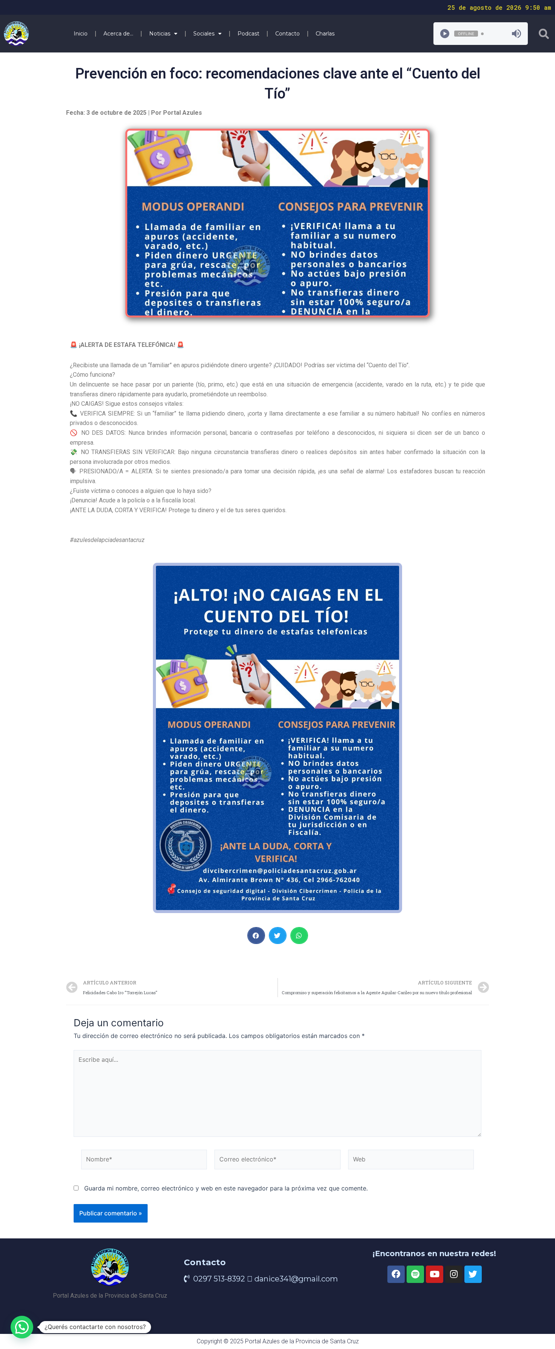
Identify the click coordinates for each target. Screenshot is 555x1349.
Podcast (248, 33)
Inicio (81, 33)
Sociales (203, 33)
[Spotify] (415, 1274)
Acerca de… (118, 33)
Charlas (325, 33)
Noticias (159, 33)
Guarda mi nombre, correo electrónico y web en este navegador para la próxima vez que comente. (226, 1188)
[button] (256, 935)
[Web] (411, 1161)
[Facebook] (396, 1274)
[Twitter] (473, 1274)
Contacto (287, 33)
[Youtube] (434, 1274)
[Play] (444, 33)
